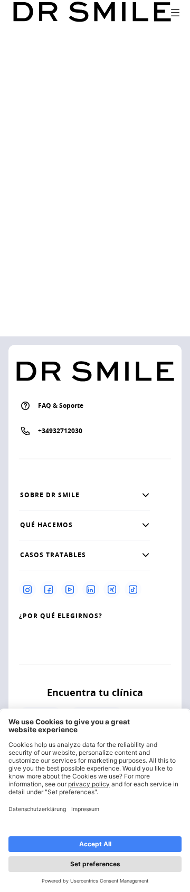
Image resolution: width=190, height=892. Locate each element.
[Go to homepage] (92, 12)
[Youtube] (69, 589)
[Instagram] (27, 589)
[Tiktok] (133, 589)
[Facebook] (48, 589)
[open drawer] (175, 12)
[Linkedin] (90, 589)
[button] (84, 495)
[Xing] (111, 589)
